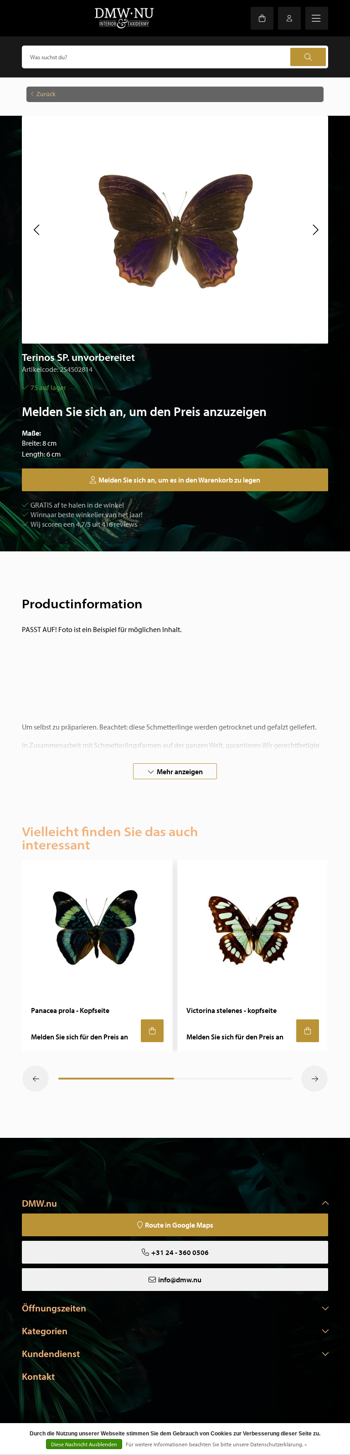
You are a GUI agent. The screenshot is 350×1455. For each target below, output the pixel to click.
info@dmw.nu (179, 1279)
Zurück (46, 94)
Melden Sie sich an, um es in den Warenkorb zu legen (179, 479)
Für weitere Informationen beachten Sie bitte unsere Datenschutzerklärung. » (216, 1444)
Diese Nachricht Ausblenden (84, 1444)
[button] (36, 229)
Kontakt (38, 1376)
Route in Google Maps (179, 1224)
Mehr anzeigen (180, 771)
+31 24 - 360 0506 (180, 1252)
